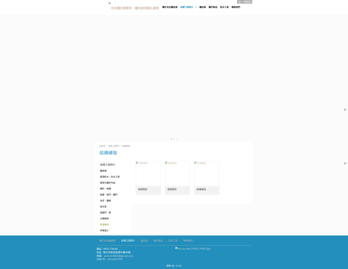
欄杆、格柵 (105, 188)
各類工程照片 (114, 146)
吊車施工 (104, 230)
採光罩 (103, 206)
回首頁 (102, 146)
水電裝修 (104, 218)
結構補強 (104, 224)
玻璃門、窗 (105, 212)
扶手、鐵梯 (105, 200)
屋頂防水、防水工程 (110, 176)
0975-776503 (110, 248)
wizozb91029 (115, 259)
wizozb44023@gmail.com (118, 255)
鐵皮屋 (103, 170)
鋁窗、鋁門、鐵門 (108, 194)
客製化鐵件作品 (107, 182)
